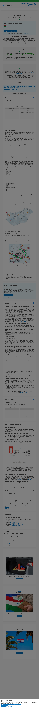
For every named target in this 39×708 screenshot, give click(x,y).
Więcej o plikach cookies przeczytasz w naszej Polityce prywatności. (11, 704)
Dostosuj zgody (10, 706)
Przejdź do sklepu (4, 706)
